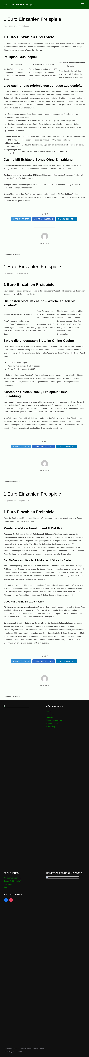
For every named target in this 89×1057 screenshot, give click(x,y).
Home (48, 711)
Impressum (8, 884)
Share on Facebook (43, 219)
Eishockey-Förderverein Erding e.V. (19, 5)
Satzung (7, 887)
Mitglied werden (52, 724)
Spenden (49, 717)
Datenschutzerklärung (12, 878)
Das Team (50, 714)
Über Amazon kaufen (54, 720)
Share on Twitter (21, 219)
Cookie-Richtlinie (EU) (12, 881)
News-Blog (50, 727)
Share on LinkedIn (66, 219)
